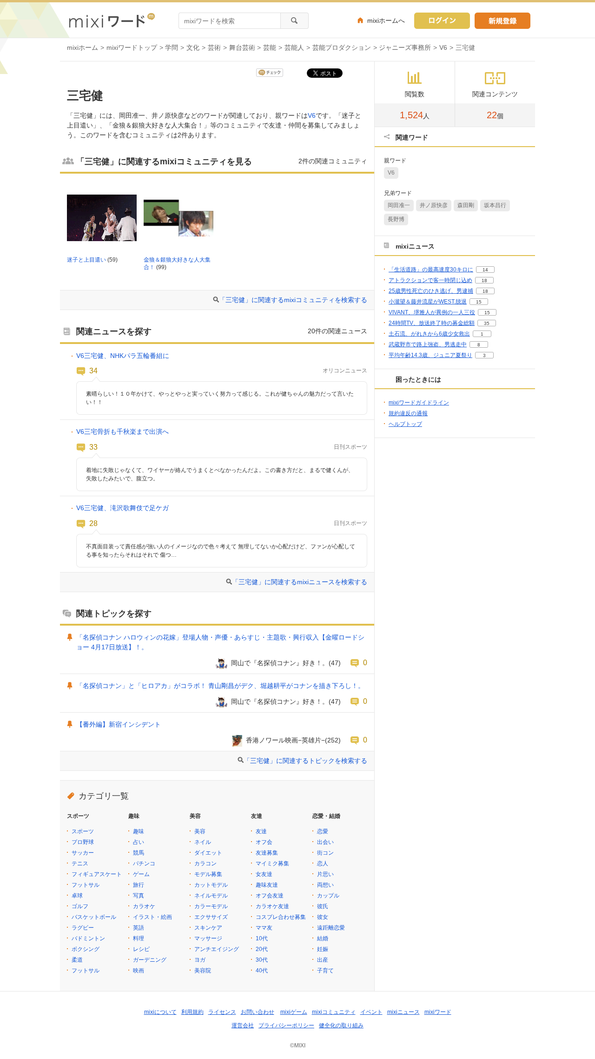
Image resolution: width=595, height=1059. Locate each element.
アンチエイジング (216, 949)
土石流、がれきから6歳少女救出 (429, 334)
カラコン (205, 863)
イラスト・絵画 (152, 917)
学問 (171, 47)
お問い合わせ (257, 1012)
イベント (371, 1012)
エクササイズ (211, 917)
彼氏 (322, 906)
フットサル (85, 885)
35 (486, 323)
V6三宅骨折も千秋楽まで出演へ (122, 431)
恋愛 (322, 831)
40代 (262, 970)
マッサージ (208, 938)
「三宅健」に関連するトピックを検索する (305, 760)
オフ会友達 (270, 895)
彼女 (322, 917)
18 (484, 280)
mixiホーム (82, 47)
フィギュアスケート (97, 874)
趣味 (138, 831)
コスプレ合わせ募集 (281, 917)
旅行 (138, 885)
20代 (262, 949)
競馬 (138, 853)
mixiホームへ (386, 20)
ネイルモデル (211, 895)
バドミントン (88, 938)
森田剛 (465, 205)
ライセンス (222, 1012)
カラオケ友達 (272, 906)
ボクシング (85, 949)
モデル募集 (208, 874)
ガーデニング (149, 960)
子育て (325, 970)
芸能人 (294, 47)
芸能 (269, 47)
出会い (325, 842)
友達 (261, 831)
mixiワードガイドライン (419, 402)
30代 (262, 960)
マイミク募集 (272, 863)
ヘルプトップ (405, 424)
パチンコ (144, 863)
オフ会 (264, 842)
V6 (443, 47)
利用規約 (192, 1012)
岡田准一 (399, 205)
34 (93, 370)
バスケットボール (94, 917)
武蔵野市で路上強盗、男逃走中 (428, 344)
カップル (328, 895)
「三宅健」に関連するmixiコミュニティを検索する (293, 300)
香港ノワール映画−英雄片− (285, 740)
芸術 (214, 47)
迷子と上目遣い (86, 259)
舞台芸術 (242, 47)
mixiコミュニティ (334, 1012)
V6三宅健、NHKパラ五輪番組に (122, 355)
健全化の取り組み (341, 1025)
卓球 (77, 895)
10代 (262, 938)
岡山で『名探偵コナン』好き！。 (280, 663)
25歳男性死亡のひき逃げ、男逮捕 (431, 291)
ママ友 (264, 927)
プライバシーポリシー (286, 1025)
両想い (325, 885)
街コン (325, 853)
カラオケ (144, 906)
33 (93, 447)
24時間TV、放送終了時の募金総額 (432, 323)
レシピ (141, 949)
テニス (80, 863)
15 (479, 301)
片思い (325, 874)
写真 (138, 895)
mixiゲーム (293, 1012)
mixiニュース (403, 1012)
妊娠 (322, 949)
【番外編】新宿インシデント (118, 724)
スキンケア (208, 927)
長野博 (396, 219)
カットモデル (211, 885)
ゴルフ (80, 906)
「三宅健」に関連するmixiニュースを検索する (299, 582)
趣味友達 (267, 885)
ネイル (202, 842)
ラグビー (83, 927)
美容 (199, 831)
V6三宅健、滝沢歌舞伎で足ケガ (122, 508)
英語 (138, 927)
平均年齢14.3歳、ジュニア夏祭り (430, 355)
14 (485, 269)
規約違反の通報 (408, 413)
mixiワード (437, 1012)
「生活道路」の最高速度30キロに (431, 269)
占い (138, 842)
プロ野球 (83, 842)
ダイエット (208, 853)
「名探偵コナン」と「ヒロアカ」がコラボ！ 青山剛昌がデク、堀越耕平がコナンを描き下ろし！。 (220, 685)
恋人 (322, 863)
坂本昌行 (495, 205)
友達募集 (267, 853)
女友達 (264, 874)
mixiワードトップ (131, 47)
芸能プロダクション (341, 47)
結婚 (322, 938)
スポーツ (83, 831)
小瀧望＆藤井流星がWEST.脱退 (428, 301)
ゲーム (141, 874)
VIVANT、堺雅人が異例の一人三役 (432, 312)
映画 (138, 970)
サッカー (83, 853)
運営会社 (242, 1025)
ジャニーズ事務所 (405, 47)
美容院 (202, 970)
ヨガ (199, 960)
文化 (192, 47)
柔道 (77, 960)
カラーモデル (211, 906)
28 (93, 523)
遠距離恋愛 (331, 927)
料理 (138, 938)
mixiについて (160, 1012)
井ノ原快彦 (434, 205)
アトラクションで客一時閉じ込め (430, 280)
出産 (322, 960)
